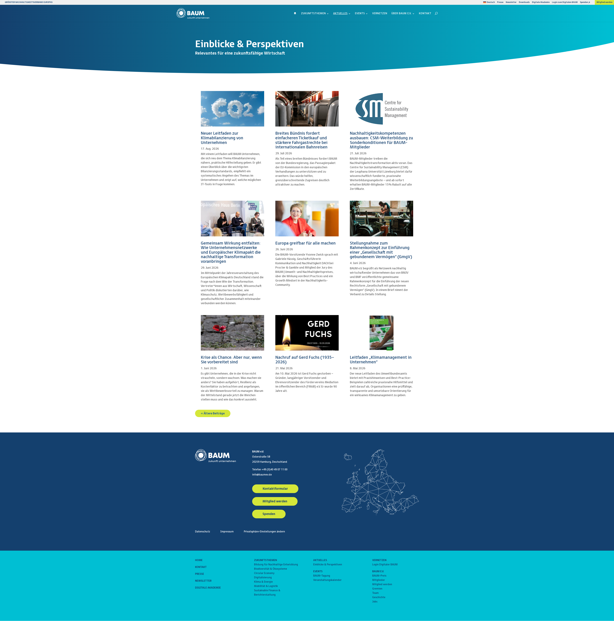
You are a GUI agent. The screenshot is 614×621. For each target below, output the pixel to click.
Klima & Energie (263, 581)
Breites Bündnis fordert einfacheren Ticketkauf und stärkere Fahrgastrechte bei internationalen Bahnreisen (301, 140)
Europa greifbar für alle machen (305, 243)
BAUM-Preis (379, 575)
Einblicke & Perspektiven (327, 564)
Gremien (377, 588)
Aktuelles (340, 13)
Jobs (374, 601)
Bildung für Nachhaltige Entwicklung (276, 564)
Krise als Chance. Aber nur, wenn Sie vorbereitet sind (231, 360)
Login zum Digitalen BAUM (565, 2)
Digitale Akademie (541, 2)
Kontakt (425, 13)
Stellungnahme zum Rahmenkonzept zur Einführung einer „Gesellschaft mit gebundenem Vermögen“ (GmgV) (381, 250)
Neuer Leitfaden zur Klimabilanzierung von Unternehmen (222, 138)
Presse (500, 2)
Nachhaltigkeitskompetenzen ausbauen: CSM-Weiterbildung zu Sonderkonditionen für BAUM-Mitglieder (381, 140)
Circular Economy (264, 573)
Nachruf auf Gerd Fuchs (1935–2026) (304, 360)
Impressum (227, 531)
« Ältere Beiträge (213, 413)
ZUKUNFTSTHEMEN (265, 560)
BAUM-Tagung (321, 575)
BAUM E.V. (378, 571)
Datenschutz (202, 531)
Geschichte (378, 597)
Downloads (524, 2)
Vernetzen (379, 13)
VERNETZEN (379, 560)
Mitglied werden (604, 2)
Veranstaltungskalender (327, 580)
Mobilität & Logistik (266, 586)
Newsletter (511, 2)
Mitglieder (378, 580)
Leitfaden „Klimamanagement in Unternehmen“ (381, 360)
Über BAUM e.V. (401, 13)
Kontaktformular (275, 489)
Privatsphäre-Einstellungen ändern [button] (264, 531)
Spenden (584, 2)
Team (375, 593)
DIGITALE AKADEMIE (208, 587)
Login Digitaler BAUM (385, 564)
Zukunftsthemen (313, 13)
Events (360, 13)
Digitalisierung (263, 577)
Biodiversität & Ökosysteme (270, 568)
